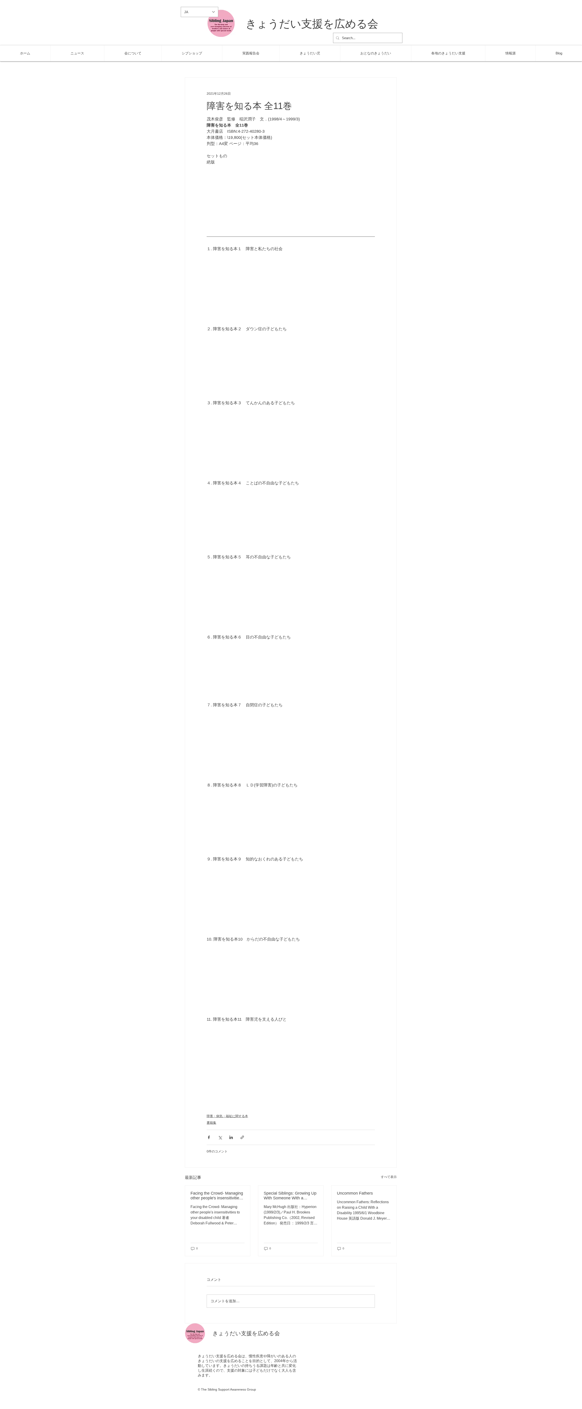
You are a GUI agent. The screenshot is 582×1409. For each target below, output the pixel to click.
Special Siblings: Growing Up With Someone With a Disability (290, 1195)
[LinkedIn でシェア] (231, 1137)
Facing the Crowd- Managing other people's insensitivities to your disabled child (217, 1195)
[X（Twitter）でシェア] (220, 1137)
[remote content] (291, 199)
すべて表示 (389, 1177)
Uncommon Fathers (355, 1193)
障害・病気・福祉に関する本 (227, 1116)
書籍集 (211, 1122)
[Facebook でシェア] (209, 1137)
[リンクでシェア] (242, 1137)
